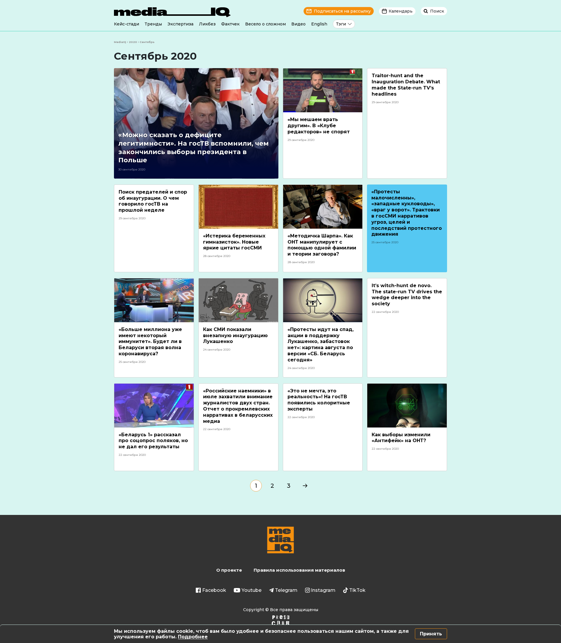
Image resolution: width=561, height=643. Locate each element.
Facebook (214, 590)
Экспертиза (180, 24)
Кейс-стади (126, 24)
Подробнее (193, 636)
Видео (298, 24)
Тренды (153, 24)
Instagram (323, 590)
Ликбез (207, 24)
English (319, 24)
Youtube (252, 590)
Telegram (286, 590)
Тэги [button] (341, 24)
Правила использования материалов (299, 570)
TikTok (357, 590)
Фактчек (230, 24)
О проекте (229, 570)
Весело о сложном (265, 24)
